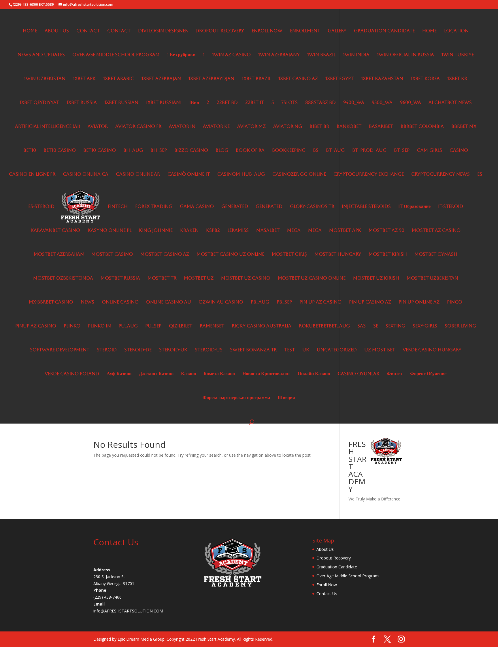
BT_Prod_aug (369, 150)
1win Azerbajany (279, 55)
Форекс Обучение (428, 374)
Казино (188, 374)
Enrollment (305, 31)
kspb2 (213, 230)
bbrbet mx (463, 126)
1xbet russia (82, 102)
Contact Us (326, 593)
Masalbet (268, 230)
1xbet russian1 (164, 102)
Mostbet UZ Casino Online (312, 278)
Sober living (460, 326)
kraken (189, 230)
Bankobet (349, 126)
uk (305, 350)
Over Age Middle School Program (116, 55)
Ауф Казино (119, 374)
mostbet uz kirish (376, 278)
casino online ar (138, 174)
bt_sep (402, 150)
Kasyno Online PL (109, 230)
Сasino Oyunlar (358, 374)
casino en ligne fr (32, 174)
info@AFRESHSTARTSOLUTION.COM (128, 611)
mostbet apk (345, 230)
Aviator (98, 126)
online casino (120, 302)
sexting (395, 326)
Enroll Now (267, 31)
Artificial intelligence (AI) (47, 126)
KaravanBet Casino (55, 230)
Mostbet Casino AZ (164, 254)
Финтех (395, 374)
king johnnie (156, 230)
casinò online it (188, 174)
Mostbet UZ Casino (245, 278)
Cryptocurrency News (440, 174)
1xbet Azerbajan (161, 79)
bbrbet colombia (422, 126)
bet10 (29, 150)
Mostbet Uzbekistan (432, 278)
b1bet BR (319, 126)
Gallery (337, 31)
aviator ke (216, 126)
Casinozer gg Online (299, 174)
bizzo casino (191, 150)
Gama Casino (197, 206)
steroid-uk (173, 350)
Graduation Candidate (384, 31)
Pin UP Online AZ (419, 302)
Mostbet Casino (112, 254)
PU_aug (128, 326)
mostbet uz (199, 278)
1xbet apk (84, 79)
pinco (454, 302)
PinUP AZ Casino (35, 326)
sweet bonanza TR (253, 350)
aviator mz (251, 126)
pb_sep (284, 302)
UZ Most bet (379, 350)
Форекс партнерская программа (236, 398)
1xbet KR (457, 79)
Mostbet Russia (120, 278)
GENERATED (234, 206)
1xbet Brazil (256, 79)
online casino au (168, 302)
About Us (57, 31)
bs (315, 150)
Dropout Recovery (219, 31)
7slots (289, 102)
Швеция (286, 398)
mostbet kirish (388, 254)
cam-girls (429, 150)
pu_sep (153, 326)
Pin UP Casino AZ (370, 302)
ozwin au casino (221, 302)
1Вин (194, 102)
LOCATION (456, 31)
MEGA (315, 230)
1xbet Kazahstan (382, 79)
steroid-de (138, 350)
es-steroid (41, 206)
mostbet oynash (435, 254)
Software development (59, 350)
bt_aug (335, 150)
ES (479, 174)
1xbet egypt (339, 79)
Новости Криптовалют (266, 374)
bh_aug (133, 150)
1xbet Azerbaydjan (211, 79)
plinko (72, 326)
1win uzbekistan (44, 79)
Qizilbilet (180, 326)
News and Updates (41, 55)
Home (30, 31)
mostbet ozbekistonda (63, 278)
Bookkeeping (288, 150)
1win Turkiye (458, 55)
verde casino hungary (432, 350)
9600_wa (410, 102)
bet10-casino (99, 150)
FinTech (118, 206)
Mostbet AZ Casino (436, 230)
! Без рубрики (181, 55)
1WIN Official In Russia (405, 55)
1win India (356, 55)
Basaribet (381, 126)
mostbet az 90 (386, 230)
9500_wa (382, 102)
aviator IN (182, 126)
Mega (294, 230)
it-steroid (450, 206)
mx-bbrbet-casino (51, 302)
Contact (88, 31)
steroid (107, 350)
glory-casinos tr (312, 206)
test (289, 350)
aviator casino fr (138, 126)
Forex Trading (153, 206)
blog (222, 150)
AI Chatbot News (450, 102)
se (375, 326)
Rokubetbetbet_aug (324, 326)
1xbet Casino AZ (298, 79)
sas (361, 326)
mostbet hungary (337, 254)
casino (459, 150)
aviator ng (287, 126)
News (87, 302)
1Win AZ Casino (231, 55)
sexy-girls (425, 326)
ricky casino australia (261, 326)
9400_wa (353, 102)
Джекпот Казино (156, 374)
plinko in (99, 326)
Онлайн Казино (314, 374)
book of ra (250, 150)
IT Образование (414, 206)
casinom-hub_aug (241, 174)
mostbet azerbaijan (59, 254)
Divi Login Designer (163, 31)
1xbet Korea (425, 79)
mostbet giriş (289, 254)
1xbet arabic (118, 79)
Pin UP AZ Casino (320, 302)
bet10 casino (60, 150)
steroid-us (208, 350)
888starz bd (320, 102)
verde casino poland (72, 374)
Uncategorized (337, 350)
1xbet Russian (121, 102)
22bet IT (254, 102)
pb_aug (260, 302)
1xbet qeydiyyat (39, 102)
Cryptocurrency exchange (368, 174)
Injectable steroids (366, 206)
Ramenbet (212, 326)
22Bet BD (227, 102)
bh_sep (158, 150)
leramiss (238, 230)
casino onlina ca (85, 174)
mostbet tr (162, 278)
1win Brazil (321, 55)
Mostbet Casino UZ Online (230, 254)
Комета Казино (219, 374)
